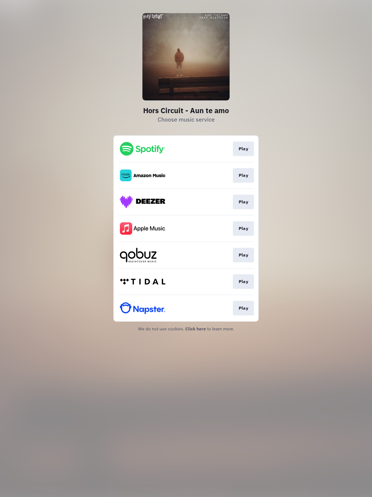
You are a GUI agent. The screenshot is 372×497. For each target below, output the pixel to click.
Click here (195, 328)
